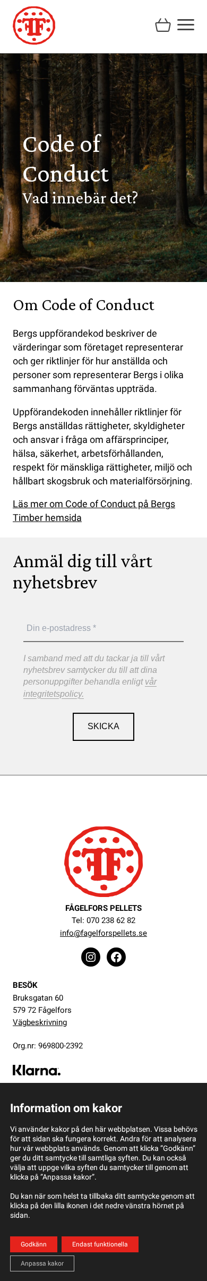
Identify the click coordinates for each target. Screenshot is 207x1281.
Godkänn (34, 1244)
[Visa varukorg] (163, 24)
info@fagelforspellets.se (103, 933)
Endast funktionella (100, 1244)
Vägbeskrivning (40, 1022)
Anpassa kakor (42, 1263)
